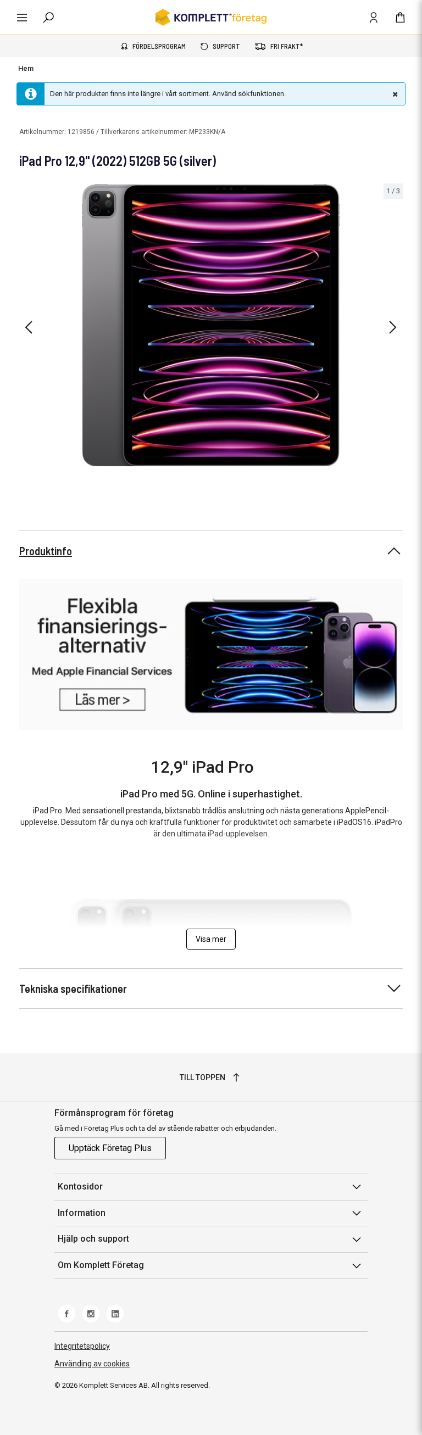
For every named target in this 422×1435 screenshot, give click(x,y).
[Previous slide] (28, 327)
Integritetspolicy (82, 1346)
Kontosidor (80, 1186)
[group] (211, 325)
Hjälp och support (93, 1238)
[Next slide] (393, 327)
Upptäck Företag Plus (110, 1148)
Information (82, 1213)
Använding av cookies (92, 1363)
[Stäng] (394, 94)
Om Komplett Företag (101, 1265)
